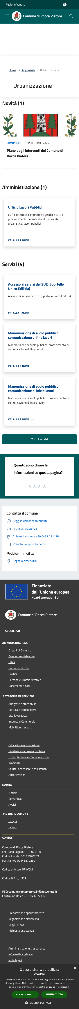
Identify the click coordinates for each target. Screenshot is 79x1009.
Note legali (15, 960)
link (68, 986)
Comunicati (14, 143)
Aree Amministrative (21, 656)
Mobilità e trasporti (20, 727)
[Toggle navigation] (7, 16)
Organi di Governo (19, 650)
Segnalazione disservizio (23, 919)
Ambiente (14, 763)
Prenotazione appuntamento (26, 913)
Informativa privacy (20, 954)
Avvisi (12, 804)
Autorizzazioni (17, 774)
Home (12, 70)
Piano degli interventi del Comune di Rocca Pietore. (35, 153)
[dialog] (39, 986)
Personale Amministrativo (24, 680)
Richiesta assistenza (21, 930)
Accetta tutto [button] (25, 994)
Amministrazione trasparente (26, 948)
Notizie (12, 793)
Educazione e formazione (24, 745)
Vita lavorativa (17, 715)
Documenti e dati (19, 685)
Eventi (12, 827)
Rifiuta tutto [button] (54, 994)
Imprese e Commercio (21, 721)
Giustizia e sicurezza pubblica (26, 751)
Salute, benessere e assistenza (27, 769)
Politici (12, 674)
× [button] (74, 968)
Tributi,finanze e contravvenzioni (28, 757)
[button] (39, 1003)
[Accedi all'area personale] (64, 4)
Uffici (11, 662)
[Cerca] (71, 16)
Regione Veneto (15, 4)
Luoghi (12, 821)
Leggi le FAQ (16, 924)
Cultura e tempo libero (22, 709)
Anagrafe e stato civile (22, 704)
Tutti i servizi (39, 439)
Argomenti (28, 70)
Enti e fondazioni (18, 668)
